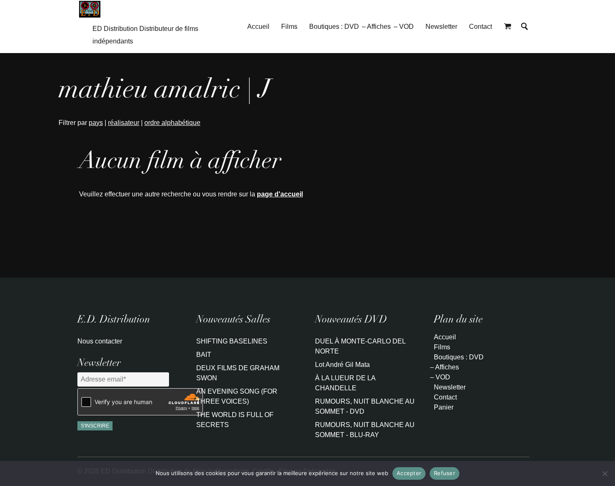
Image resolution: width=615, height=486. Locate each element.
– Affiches (376, 26)
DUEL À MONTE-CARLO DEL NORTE (360, 346)
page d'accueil (280, 194)
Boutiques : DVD (334, 26)
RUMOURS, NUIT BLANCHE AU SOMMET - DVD (365, 406)
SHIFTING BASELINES (231, 341)
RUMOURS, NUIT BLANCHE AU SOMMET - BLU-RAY (365, 429)
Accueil (258, 26)
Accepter (409, 473)
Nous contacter (99, 341)
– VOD (404, 26)
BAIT (203, 354)
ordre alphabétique (172, 122)
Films (289, 26)
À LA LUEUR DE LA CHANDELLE (345, 383)
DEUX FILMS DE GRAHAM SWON (237, 373)
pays (96, 122)
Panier (444, 407)
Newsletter (441, 26)
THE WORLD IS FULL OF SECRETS (235, 419)
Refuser (444, 473)
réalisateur (123, 122)
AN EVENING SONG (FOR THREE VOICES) (236, 396)
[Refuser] (604, 473)
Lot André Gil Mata (342, 364)
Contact (480, 26)
